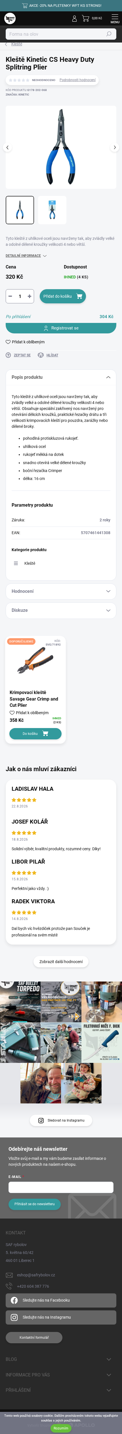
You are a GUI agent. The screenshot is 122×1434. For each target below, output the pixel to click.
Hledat (109, 34)
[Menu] (115, 18)
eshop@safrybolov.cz (36, 1275)
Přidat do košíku (57, 296)
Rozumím (61, 1428)
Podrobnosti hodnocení (78, 80)
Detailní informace (23, 256)
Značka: (17, 94)
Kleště (29, 563)
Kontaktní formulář (34, 1338)
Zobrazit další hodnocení (61, 961)
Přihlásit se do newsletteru (34, 1204)
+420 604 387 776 (33, 1286)
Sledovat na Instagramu (66, 1120)
